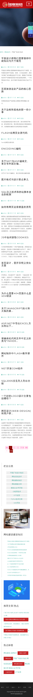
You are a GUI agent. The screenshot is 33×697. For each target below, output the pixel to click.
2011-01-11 (12, 170)
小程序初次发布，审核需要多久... (12, 623)
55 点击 (21, 97)
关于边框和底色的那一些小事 (16, 111)
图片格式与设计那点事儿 (15, 179)
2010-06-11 (12, 420)
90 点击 (21, 139)
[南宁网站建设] (17, 515)
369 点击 (21, 332)
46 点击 (21, 317)
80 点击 (21, 118)
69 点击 (21, 170)
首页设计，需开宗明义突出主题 (16, 264)
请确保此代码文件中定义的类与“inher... (16, 339)
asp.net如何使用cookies (13, 566)
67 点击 (21, 67)
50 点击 (21, 155)
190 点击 (21, 374)
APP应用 (17, 495)
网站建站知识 (17, 480)
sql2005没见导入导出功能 (15, 382)
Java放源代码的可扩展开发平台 (15, 561)
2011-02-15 (12, 155)
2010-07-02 (12, 374)
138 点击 (21, 389)
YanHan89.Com (19, 693)
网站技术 (7, 52)
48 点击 (21, 243)
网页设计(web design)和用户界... (16, 412)
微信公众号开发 (17, 488)
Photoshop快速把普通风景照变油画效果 (17, 549)
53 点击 (21, 213)
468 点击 (21, 347)
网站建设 (7, 653)
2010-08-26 (12, 317)
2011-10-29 (12, 118)
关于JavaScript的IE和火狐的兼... (15, 309)
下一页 (22, 447)
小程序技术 (17, 491)
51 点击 (21, 362)
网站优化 (8, 658)
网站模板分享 (17, 484)
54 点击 (21, 186)
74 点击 (21, 405)
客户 (19, 687)
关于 (7, 687)
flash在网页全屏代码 (14, 132)
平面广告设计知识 (16, 473)
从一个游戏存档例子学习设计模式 (15, 564)
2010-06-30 (12, 405)
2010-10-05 (12, 243)
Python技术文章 (16, 499)
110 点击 (21, 201)
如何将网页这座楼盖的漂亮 (16, 207)
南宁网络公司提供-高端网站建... (16, 630)
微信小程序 (23, 653)
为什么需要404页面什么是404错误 (16, 294)
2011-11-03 (12, 97)
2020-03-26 (12, 67)
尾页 (26, 447)
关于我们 (8, 637)
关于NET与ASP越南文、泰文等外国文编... (15, 162)
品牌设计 (14, 653)
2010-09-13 (12, 272)
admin (4, 67)
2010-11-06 (12, 201)
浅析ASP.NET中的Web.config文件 (15, 558)
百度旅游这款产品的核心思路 (16, 90)
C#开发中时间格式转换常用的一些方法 (16, 575)
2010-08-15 (12, 332)
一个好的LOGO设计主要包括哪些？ (16, 397)
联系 (30, 687)
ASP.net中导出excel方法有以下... (16, 324)
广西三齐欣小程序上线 (10, 612)
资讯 (24, 687)
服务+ (13, 687)
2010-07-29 (12, 347)
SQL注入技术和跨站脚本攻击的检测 (16, 193)
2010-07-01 (12, 389)
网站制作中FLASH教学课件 (15, 354)
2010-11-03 (12, 213)
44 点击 (21, 272)
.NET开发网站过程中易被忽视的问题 (16, 544)
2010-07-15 (12, 362)
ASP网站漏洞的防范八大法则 (14, 555)
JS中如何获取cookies (15, 237)
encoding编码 (11, 148)
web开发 (17, 503)
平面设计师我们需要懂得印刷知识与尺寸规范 (16, 59)
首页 (1, 52)
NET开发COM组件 (12, 368)
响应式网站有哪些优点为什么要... (16, 619)
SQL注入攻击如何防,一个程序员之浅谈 (16, 552)
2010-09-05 (12, 302)
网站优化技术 (17, 476)
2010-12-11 (12, 186)
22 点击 (21, 302)
